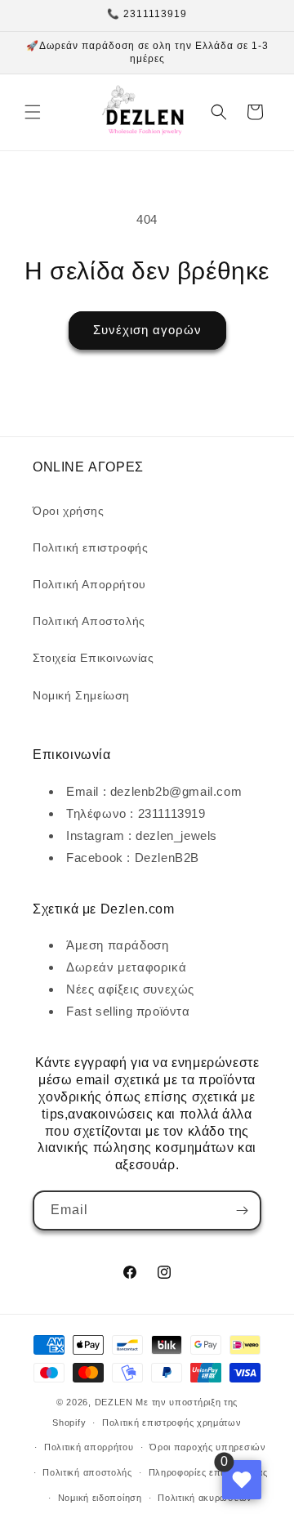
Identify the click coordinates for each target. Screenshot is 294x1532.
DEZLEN (114, 1402)
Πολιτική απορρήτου (89, 1447)
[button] (33, 112)
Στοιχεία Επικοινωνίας (93, 657)
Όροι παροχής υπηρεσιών (207, 1447)
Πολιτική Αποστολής (89, 621)
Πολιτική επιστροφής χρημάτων (172, 1422)
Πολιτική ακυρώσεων (205, 1498)
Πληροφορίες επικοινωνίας (208, 1472)
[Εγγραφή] (242, 1210)
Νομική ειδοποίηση (100, 1498)
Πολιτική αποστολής (87, 1472)
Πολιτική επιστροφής (90, 547)
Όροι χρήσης (69, 510)
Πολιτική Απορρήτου (89, 584)
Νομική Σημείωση (81, 695)
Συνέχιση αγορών (147, 330)
